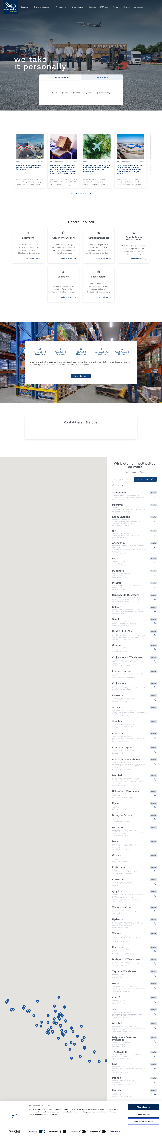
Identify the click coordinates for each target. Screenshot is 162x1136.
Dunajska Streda (122, 815)
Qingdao (117, 891)
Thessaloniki (119, 1052)
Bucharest (118, 733)
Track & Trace (102, 77)
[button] (76, 193)
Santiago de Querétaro (125, 595)
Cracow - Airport (122, 747)
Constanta (118, 879)
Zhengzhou (118, 543)
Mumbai (117, 775)
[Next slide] (90, 194)
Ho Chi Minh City (122, 631)
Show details (115, 1132)
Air (55, 93)
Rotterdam (118, 867)
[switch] (63, 1132)
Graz (115, 558)
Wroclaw (117, 721)
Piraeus (116, 583)
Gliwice (116, 855)
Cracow (116, 645)
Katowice (117, 695)
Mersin (116, 983)
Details (153, 493)
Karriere (92, 7)
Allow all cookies (143, 1107)
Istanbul (117, 1023)
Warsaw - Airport (122, 907)
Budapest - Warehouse (126, 959)
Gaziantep (118, 827)
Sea (66, 93)
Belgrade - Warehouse (125, 791)
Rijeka (115, 803)
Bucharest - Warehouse (126, 759)
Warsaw (117, 933)
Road (78, 93)
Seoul (115, 619)
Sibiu (115, 1009)
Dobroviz (117, 505)
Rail (89, 93)
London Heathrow (123, 671)
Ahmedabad (119, 492)
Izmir (115, 841)
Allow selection (144, 1114)
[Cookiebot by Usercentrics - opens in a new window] (14, 1131)
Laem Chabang (121, 517)
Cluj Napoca (119, 683)
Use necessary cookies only (144, 1121)
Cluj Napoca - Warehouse (127, 657)
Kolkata (116, 607)
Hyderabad (118, 919)
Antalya (116, 707)
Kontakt (126, 7)
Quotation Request (60, 77)
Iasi (114, 531)
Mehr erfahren (31, 258)
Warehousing (104, 93)
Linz (114, 1064)
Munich (116, 1090)
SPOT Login (105, 7)
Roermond (118, 947)
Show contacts (144, 479)
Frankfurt (117, 997)
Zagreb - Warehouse (124, 971)
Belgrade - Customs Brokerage (124, 1038)
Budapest (118, 571)
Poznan (116, 1078)
